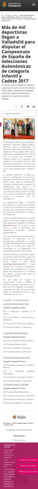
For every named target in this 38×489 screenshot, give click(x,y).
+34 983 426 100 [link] (8, 425)
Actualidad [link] (8, 15)
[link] (2, 15)
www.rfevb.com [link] (10, 225)
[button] (33, 4)
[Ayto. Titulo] (21, 417)
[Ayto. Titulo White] (14, 5)
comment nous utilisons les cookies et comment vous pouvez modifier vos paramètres (9, 479)
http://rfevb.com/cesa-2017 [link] (14, 264)
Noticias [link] (16, 15)
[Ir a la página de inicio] (5, 5)
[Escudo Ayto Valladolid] (14, 417)
